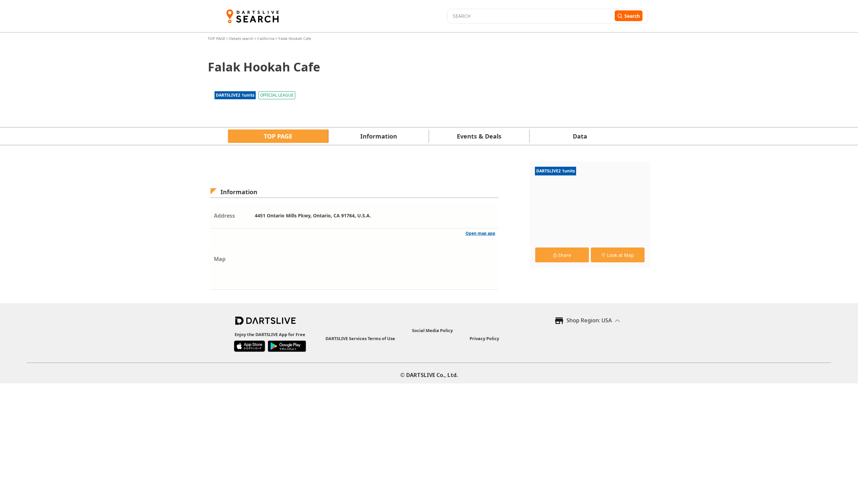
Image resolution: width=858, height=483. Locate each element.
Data (580, 136)
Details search (241, 38)
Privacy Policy (484, 338)
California (265, 38)
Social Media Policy (432, 330)
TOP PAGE (217, 38)
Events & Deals (479, 136)
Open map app (480, 233)
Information (378, 136)
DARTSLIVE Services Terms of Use (360, 338)
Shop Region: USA (589, 320)
